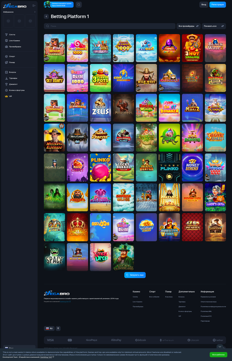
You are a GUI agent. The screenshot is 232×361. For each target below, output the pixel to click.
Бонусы (181, 297)
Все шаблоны (218, 355)
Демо (54, 50)
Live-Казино (137, 302)
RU (51, 328)
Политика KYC (206, 316)
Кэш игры (169, 297)
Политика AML (206, 311)
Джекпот (182, 306)
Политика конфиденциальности (213, 306)
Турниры (182, 302)
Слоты (135, 297)
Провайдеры (138, 306)
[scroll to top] (58, 328)
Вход (204, 4)
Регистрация (218, 4)
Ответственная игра (208, 302)
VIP (180, 316)
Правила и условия (208, 297)
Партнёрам (205, 321)
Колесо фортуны (185, 311)
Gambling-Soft (64, 301)
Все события (154, 297)
